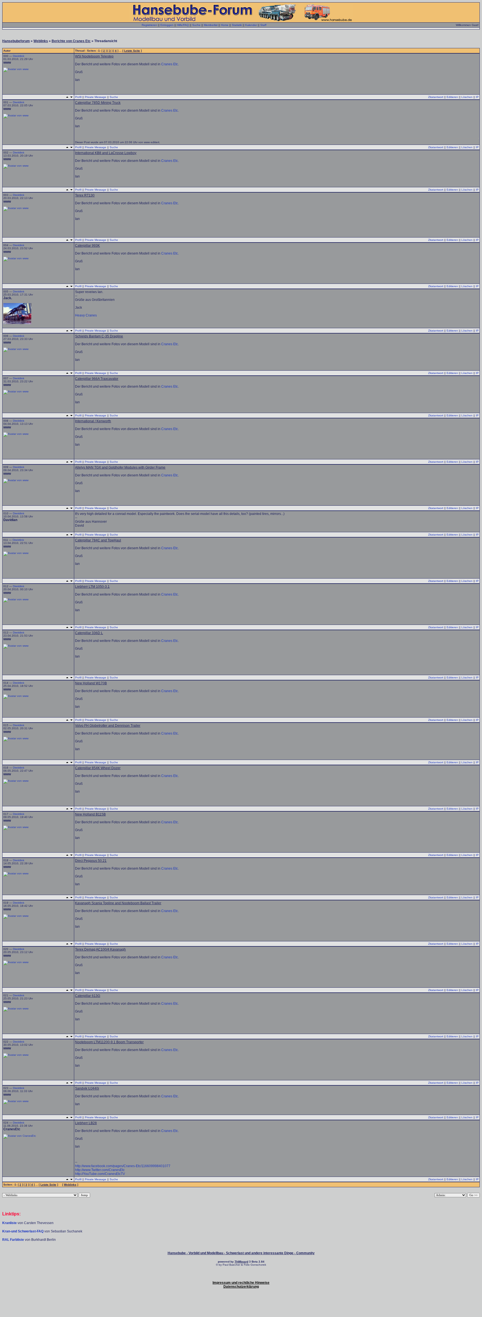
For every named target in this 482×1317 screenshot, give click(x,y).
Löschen (467, 97)
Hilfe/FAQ (183, 25)
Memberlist (211, 25)
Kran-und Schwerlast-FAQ (23, 1231)
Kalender (251, 25)
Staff (263, 25)
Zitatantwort (435, 97)
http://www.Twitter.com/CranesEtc (100, 1170)
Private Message (95, 97)
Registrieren (149, 25)
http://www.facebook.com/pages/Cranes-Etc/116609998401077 (122, 1166)
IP (477, 97)
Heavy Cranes (86, 315)
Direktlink (18, 55)
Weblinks (40, 41)
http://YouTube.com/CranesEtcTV (100, 1174)
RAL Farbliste (13, 1240)
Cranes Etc (169, 64)
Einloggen (166, 25)
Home (224, 25)
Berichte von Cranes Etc (71, 41)
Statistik (237, 25)
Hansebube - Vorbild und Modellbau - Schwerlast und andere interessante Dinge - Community (241, 1253)
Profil (78, 97)
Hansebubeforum (16, 41)
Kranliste (9, 1223)
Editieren (452, 97)
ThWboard (241, 1261)
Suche (196, 25)
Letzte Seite (132, 50)
